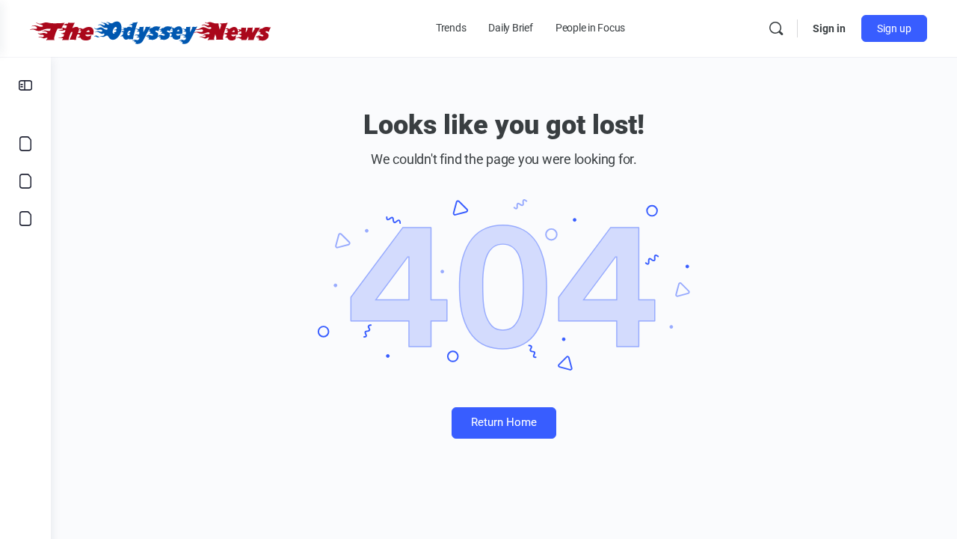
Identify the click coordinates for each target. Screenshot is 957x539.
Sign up (894, 28)
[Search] (776, 28)
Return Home (504, 422)
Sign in (829, 28)
